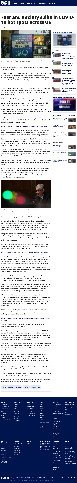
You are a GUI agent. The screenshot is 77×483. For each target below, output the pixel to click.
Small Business (30, 445)
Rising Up (55, 428)
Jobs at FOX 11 (56, 452)
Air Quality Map (18, 410)
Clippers (42, 410)
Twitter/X (3, 454)
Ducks (41, 419)
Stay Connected (4, 442)
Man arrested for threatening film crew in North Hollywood (59, 147)
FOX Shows (55, 450)
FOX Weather (17, 420)
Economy (29, 443)
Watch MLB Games (70, 450)
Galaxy (41, 426)
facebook (62, 478)
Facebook (3, 445)
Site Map (55, 469)
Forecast (16, 404)
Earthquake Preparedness (17, 414)
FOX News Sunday (5, 419)
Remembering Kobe (57, 435)
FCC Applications (57, 457)
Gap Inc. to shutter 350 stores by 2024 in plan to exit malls (27, 126)
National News (4, 410)
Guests (28, 404)
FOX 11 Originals (57, 404)
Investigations (56, 430)
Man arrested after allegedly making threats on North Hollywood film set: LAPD (60, 120)
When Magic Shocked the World (57, 420)
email (74, 478)
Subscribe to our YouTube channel (63, 97)
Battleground (17, 454)
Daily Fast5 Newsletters (4, 462)
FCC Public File (56, 455)
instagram (68, 478)
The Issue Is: (56, 406)
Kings (41, 417)
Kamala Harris (17, 452)
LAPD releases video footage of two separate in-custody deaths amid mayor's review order (60, 134)
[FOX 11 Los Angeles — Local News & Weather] (6, 3)
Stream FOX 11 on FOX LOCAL (69, 405)
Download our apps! (6, 457)
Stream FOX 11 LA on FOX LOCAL (63, 32)
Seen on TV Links (31, 412)
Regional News (45, 441)
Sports (42, 402)
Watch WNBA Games (70, 463)
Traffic (15, 406)
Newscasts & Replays (68, 408)
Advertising (55, 453)
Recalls (3, 415)
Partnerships (56, 467)
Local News (57, 115)
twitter (65, 478)
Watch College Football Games (69, 447)
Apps (66, 411)
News (3, 402)
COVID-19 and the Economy (31, 27)
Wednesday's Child (57, 410)
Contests (55, 443)
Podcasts (3, 459)
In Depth (55, 408)
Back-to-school (30, 410)
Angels (41, 413)
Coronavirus (35, 387)
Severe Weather (18, 417)
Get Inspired (55, 426)
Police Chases (4, 408)
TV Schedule (56, 448)
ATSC (54, 462)
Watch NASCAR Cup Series (70, 452)
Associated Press (20, 27)
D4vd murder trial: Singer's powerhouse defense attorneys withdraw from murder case (59, 127)
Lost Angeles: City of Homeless (58, 414)
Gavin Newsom (18, 450)
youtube (71, 478)
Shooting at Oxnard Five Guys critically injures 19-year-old (69, 90)
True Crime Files (56, 412)
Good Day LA (31, 402)
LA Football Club (44, 421)
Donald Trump (17, 447)
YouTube (3, 450)
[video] (72, 147)
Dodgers (42, 412)
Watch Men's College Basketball (70, 457)
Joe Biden (16, 448)
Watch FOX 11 (70, 402)
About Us (56, 441)
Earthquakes (17, 412)
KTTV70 (54, 436)
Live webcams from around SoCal (70, 413)
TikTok (3, 448)
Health (26, 387)
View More (72, 115)
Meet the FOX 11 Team (57, 445)
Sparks (41, 427)
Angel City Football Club (44, 423)
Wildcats (42, 415)
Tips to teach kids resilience (60, 152)
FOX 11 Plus (55, 464)
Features (56, 402)
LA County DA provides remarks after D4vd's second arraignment (60, 160)
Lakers (41, 408)
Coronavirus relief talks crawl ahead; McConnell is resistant (28, 253)
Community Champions (55, 417)
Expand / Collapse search (75, 3)
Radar (15, 408)
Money (29, 441)
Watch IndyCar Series (70, 455)
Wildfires (16, 418)
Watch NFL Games (70, 445)
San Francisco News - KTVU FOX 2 (45, 443)
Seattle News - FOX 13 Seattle (44, 450)
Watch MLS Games (70, 465)
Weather (17, 402)
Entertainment (4, 412)
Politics (3, 417)
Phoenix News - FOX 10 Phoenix (45, 447)
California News (5, 406)
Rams (41, 404)
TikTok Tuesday (31, 415)
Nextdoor (3, 452)
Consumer (3, 413)
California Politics (18, 443)
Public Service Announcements (57, 459)
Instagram (3, 447)
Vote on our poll (31, 413)
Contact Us (55, 466)
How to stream (5, 456)
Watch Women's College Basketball (69, 460)
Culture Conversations (56, 432)
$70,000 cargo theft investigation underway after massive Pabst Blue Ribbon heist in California (69, 82)
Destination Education (55, 423)
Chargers (42, 406)
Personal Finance (31, 447)
